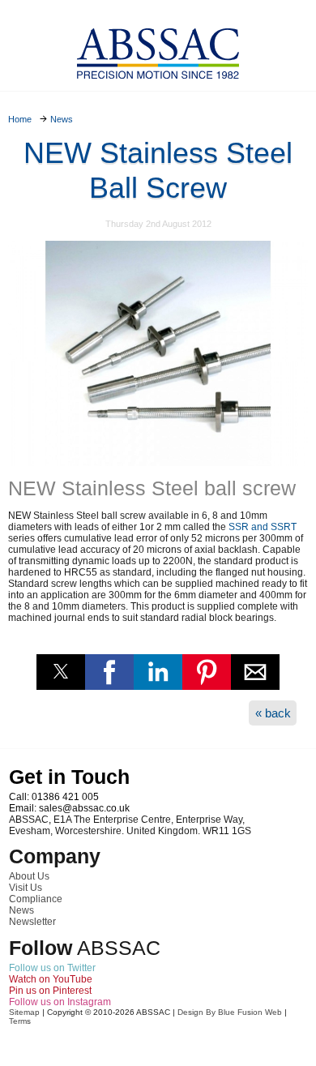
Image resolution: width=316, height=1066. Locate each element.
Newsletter (32, 921)
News (21, 910)
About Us (29, 876)
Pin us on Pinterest (50, 990)
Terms (20, 1021)
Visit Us (25, 887)
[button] (60, 672)
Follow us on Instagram (60, 1002)
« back (273, 713)
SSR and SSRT (262, 527)
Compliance (35, 899)
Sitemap (24, 1012)
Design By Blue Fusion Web (229, 1012)
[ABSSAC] (158, 49)
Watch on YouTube (50, 979)
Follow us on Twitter (52, 968)
